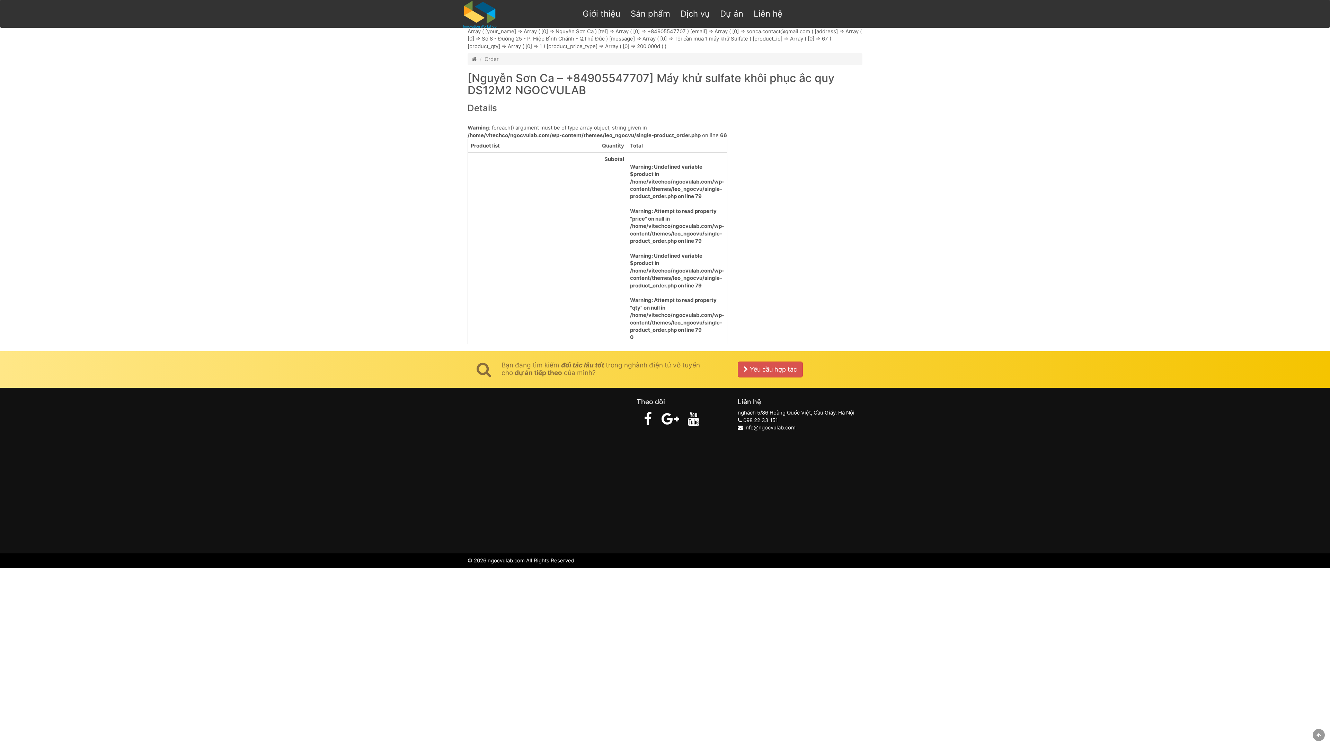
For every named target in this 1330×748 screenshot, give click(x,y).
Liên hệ (768, 14)
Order (492, 59)
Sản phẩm (650, 14)
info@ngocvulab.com (770, 427)
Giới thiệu (601, 14)
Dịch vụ (695, 14)
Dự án (731, 14)
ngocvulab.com (506, 560)
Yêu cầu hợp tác (772, 369)
